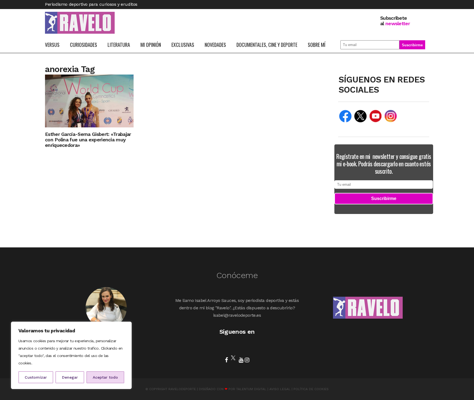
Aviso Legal (279, 389)
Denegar (70, 377)
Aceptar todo (105, 377)
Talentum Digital (251, 389)
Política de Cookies (311, 389)
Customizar (36, 377)
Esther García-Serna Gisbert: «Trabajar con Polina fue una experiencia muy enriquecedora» (88, 139)
